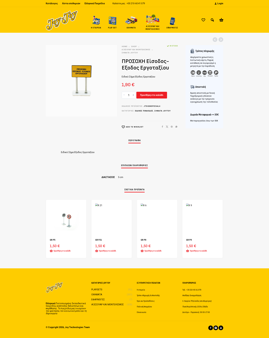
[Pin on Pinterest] (170, 127)
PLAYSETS (96, 289)
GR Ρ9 (189, 239)
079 (143, 3)
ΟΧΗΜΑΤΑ (96, 294)
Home (124, 47)
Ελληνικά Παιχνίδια (95, 3)
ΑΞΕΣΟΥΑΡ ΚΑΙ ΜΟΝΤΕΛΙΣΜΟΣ (136, 50)
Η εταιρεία (141, 289)
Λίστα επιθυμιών (71, 3)
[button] (212, 20)
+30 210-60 (132, 3)
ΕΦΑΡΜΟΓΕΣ (98, 299)
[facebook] (210, 328)
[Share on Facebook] (161, 127)
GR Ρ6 (143, 239)
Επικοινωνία (141, 312)
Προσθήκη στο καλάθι (151, 95)
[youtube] (221, 328)
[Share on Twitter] (166, 127)
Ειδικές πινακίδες (144, 111)
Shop (134, 47)
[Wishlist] (203, 20)
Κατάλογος (52, 3)
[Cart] (221, 20)
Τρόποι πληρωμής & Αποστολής (148, 295)
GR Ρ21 (98, 239)
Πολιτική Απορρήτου (144, 306)
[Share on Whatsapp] (175, 127)
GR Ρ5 (52, 239)
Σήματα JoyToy (130, 53)
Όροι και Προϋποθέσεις (146, 301)
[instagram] (215, 328)
